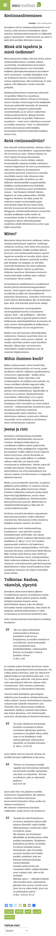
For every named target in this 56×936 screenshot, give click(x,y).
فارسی (37, 911)
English (9, 911)
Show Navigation (5, 5)
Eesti (28, 911)
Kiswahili (9, 917)
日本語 (19, 911)
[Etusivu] (26, 4)
